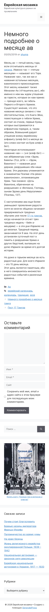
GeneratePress (29, 607)
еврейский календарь (20, 291)
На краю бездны (13, 539)
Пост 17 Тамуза (16, 307)
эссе (32, 295)
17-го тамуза (34, 215)
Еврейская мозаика (21, 5)
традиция (23, 295)
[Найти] (41, 429)
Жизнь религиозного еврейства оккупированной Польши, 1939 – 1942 (22, 547)
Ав (9, 286)
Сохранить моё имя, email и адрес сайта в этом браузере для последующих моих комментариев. (23, 396)
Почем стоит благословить (19, 521)
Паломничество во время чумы (22, 534)
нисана (8, 69)
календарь (10, 295)
